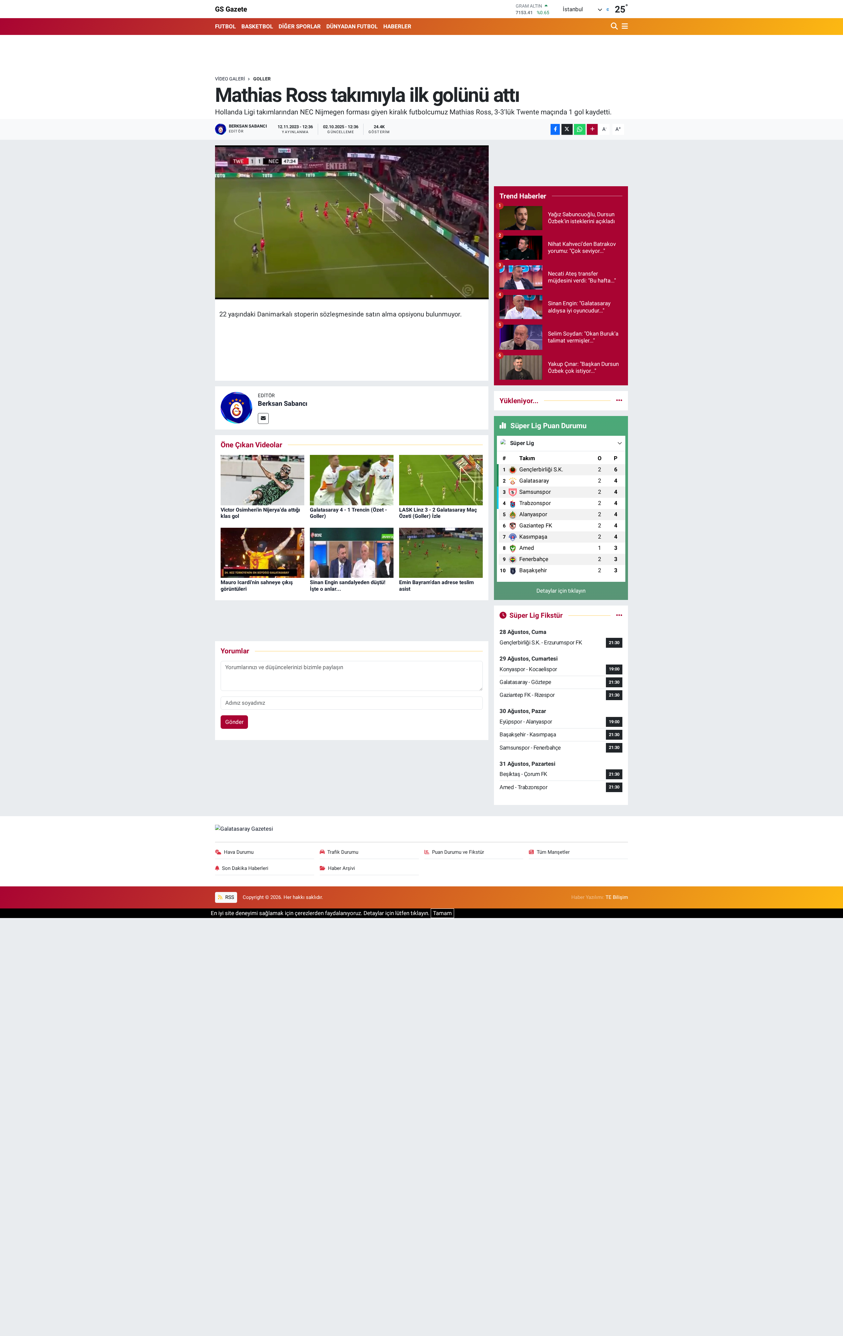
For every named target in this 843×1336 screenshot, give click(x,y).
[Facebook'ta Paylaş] (555, 129)
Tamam (442, 913)
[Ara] (615, 26)
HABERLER (397, 26)
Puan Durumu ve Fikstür (458, 852)
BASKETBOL (257, 26)
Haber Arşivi (341, 868)
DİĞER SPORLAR (300, 26)
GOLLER (262, 78)
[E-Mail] (263, 418)
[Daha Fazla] (592, 129)
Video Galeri (230, 78)
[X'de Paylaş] (567, 129)
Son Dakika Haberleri (245, 868)
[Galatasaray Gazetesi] (244, 828)
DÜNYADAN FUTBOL (352, 26)
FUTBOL (225, 26)
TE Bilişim (617, 897)
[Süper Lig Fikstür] (619, 615)
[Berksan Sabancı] (236, 407)
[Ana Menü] (623, 26)
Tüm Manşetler (553, 852)
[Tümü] (619, 400)
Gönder (234, 722)
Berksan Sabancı (282, 403)
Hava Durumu (239, 852)
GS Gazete (231, 9)
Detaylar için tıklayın (560, 590)
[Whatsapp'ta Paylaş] (579, 129)
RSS (229, 897)
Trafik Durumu (342, 852)
